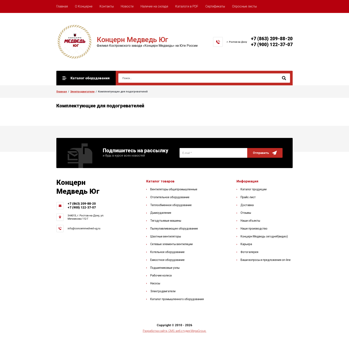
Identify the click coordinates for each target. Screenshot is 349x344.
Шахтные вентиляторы (165, 236)
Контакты (107, 6)
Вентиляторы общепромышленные (173, 189)
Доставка (247, 205)
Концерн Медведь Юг (132, 40)
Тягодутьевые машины (165, 220)
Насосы (155, 283)
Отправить (261, 153)
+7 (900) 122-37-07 (272, 44)
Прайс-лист (248, 197)
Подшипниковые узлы (165, 267)
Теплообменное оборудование (171, 205)
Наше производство (254, 228)
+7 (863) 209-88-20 (272, 38)
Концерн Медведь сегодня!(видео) (264, 236)
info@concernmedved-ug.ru (84, 228)
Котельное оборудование (167, 252)
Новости (127, 6)
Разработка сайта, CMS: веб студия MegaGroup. (174, 330)
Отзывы (246, 212)
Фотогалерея (249, 252)
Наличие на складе (154, 6)
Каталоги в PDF (186, 6)
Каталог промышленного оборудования (177, 299)
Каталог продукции (254, 189)
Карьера (246, 244)
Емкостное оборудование (167, 259)
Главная (62, 6)
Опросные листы (244, 6)
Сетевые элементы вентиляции (171, 244)
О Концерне (84, 6)
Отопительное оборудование (169, 197)
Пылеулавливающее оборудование (174, 228)
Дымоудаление (160, 212)
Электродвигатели (82, 91)
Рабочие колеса (161, 275)
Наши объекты (250, 220)
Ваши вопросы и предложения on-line (266, 259)
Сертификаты (215, 6)
